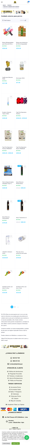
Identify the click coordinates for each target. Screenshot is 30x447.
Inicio (4, 5)
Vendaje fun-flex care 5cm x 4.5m (21, 287)
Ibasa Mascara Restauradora (19, 182)
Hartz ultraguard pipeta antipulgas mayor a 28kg (8, 182)
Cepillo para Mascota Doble (7, 78)
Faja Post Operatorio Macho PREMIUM (21, 147)
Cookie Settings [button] (6, 443)
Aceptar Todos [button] (15, 443)
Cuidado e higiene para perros (11, 6)
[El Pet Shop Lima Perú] (15, 2)
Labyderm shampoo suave (7, 252)
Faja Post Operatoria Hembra (21, 113)
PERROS (9, 5)
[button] (15, 12)
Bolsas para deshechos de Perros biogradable (22, 43)
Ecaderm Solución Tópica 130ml (6, 113)
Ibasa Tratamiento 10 (21, 217)
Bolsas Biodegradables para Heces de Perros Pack (7, 43)
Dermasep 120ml (20, 78)
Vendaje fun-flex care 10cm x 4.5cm (7, 287)
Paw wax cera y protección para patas (21, 252)
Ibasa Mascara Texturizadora (6, 217)
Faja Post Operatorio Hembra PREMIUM (7, 147)
